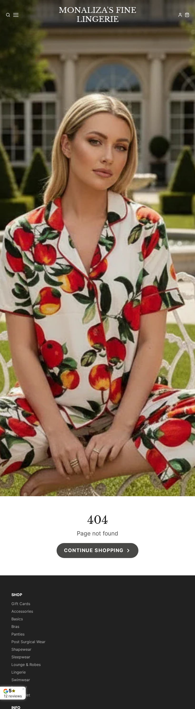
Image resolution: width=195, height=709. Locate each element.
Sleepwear (20, 657)
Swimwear (20, 679)
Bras (15, 626)
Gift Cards (20, 603)
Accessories (22, 611)
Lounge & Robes (26, 664)
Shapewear (21, 649)
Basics (17, 619)
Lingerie (18, 672)
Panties (17, 634)
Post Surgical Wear (28, 641)
